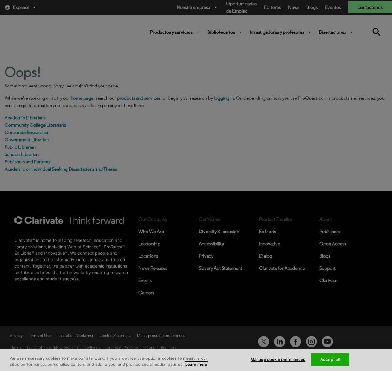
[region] (196, 360)
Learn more (196, 364)
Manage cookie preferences (278, 359)
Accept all (330, 359)
